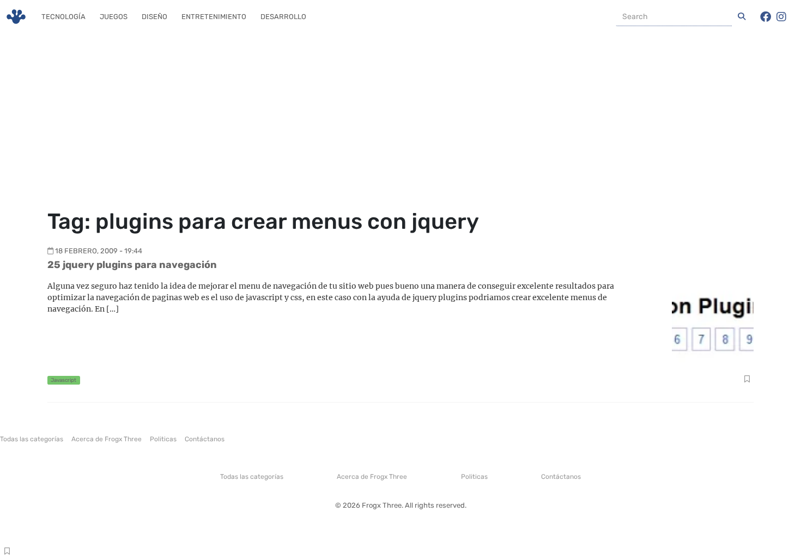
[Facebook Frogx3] (765, 17)
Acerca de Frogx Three (106, 439)
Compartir (747, 380)
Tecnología (63, 17)
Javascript (63, 380)
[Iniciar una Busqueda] (741, 17)
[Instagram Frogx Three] (781, 17)
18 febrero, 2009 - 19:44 (98, 251)
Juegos (114, 17)
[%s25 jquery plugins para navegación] (713, 320)
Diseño (154, 17)
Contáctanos (204, 439)
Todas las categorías (31, 439)
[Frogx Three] (16, 16)
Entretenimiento (213, 17)
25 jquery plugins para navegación (132, 265)
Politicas (163, 439)
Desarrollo (283, 17)
